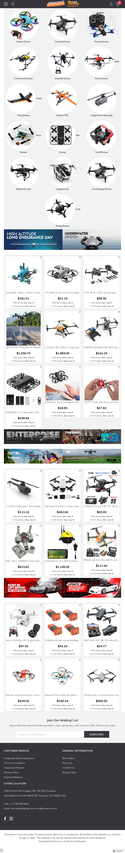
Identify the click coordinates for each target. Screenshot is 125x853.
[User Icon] (111, 4)
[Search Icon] (12, 4)
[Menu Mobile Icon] (6, 4)
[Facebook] (5, 818)
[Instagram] (11, 818)
